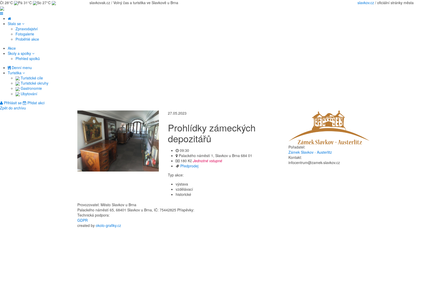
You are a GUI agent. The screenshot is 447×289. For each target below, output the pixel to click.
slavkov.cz (365, 2)
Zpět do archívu (13, 107)
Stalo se (15, 23)
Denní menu (21, 67)
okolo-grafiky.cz (108, 225)
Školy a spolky (20, 53)
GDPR (82, 220)
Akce (12, 48)
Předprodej (189, 165)
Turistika (15, 72)
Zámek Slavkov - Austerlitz (310, 152)
